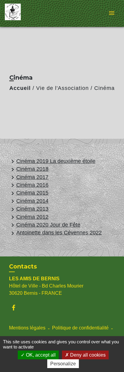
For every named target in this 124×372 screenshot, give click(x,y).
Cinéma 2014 (28, 201)
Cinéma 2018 (28, 169)
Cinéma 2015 (28, 193)
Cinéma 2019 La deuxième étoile (52, 161)
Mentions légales (27, 327)
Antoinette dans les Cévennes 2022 (55, 233)
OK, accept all (40, 355)
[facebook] (16, 307)
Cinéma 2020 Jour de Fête (44, 225)
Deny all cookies (87, 355)
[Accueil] (27, 13)
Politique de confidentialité (80, 327)
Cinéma (104, 88)
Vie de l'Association (62, 88)
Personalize (63, 363)
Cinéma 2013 (28, 209)
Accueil (20, 88)
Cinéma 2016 (28, 185)
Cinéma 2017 (28, 177)
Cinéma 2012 (28, 217)
